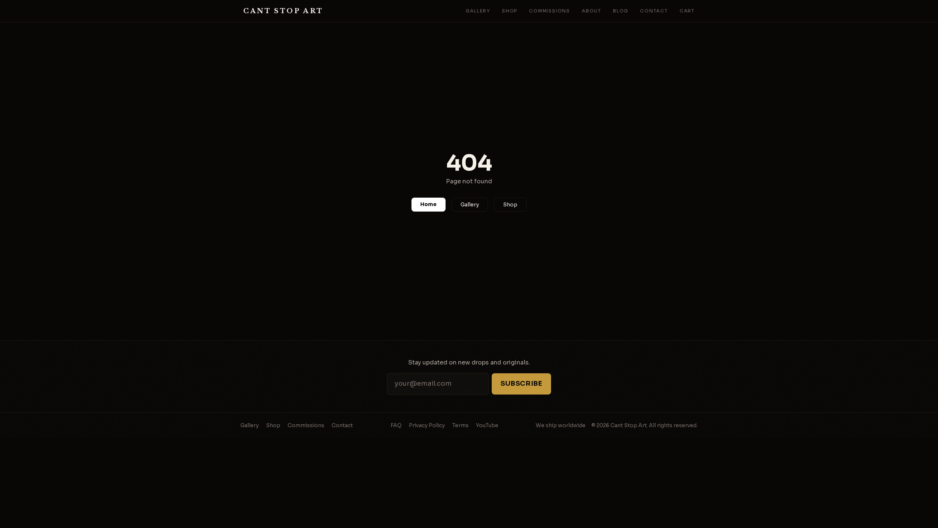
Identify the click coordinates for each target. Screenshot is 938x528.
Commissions (549, 11)
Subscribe (521, 384)
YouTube (487, 425)
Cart (687, 11)
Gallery (478, 11)
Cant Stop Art (283, 11)
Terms (460, 425)
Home (428, 204)
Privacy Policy (427, 425)
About (591, 11)
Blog (620, 11)
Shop (509, 11)
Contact (654, 11)
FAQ (396, 425)
